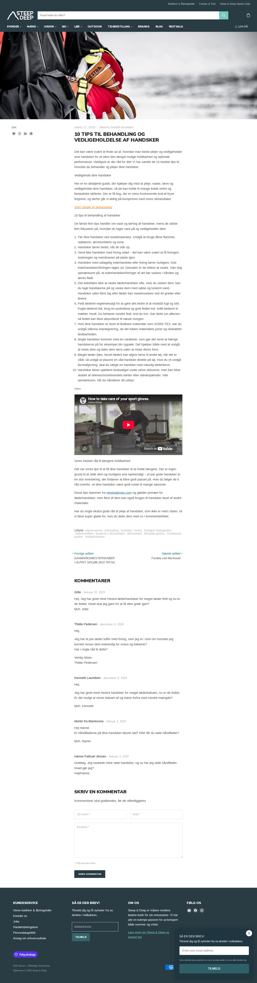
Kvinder (13, 26)
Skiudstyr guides (154, 533)
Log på (243, 26)
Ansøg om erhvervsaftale (29, 938)
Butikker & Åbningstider (181, 3)
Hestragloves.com (119, 492)
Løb (77, 26)
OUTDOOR (95, 26)
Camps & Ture (207, 3)
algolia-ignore (93, 530)
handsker (126, 530)
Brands (143, 26)
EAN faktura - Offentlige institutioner (31, 965)
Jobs (16, 921)
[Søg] (223, 15)
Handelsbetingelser (25, 927)
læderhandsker (84, 533)
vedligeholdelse (95, 536)
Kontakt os (20, 916)
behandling (112, 530)
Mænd (32, 26)
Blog (159, 26)
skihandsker (134, 533)
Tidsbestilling (119, 26)
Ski (64, 26)
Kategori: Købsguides (157, 530)
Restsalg (176, 26)
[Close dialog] (249, 933)
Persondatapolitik (24, 932)
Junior (49, 26)
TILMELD (214, 968)
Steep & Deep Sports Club (235, 3)
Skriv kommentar (89, 873)
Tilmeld (81, 937)
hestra (138, 530)
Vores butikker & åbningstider (32, 910)
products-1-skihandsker (110, 533)
